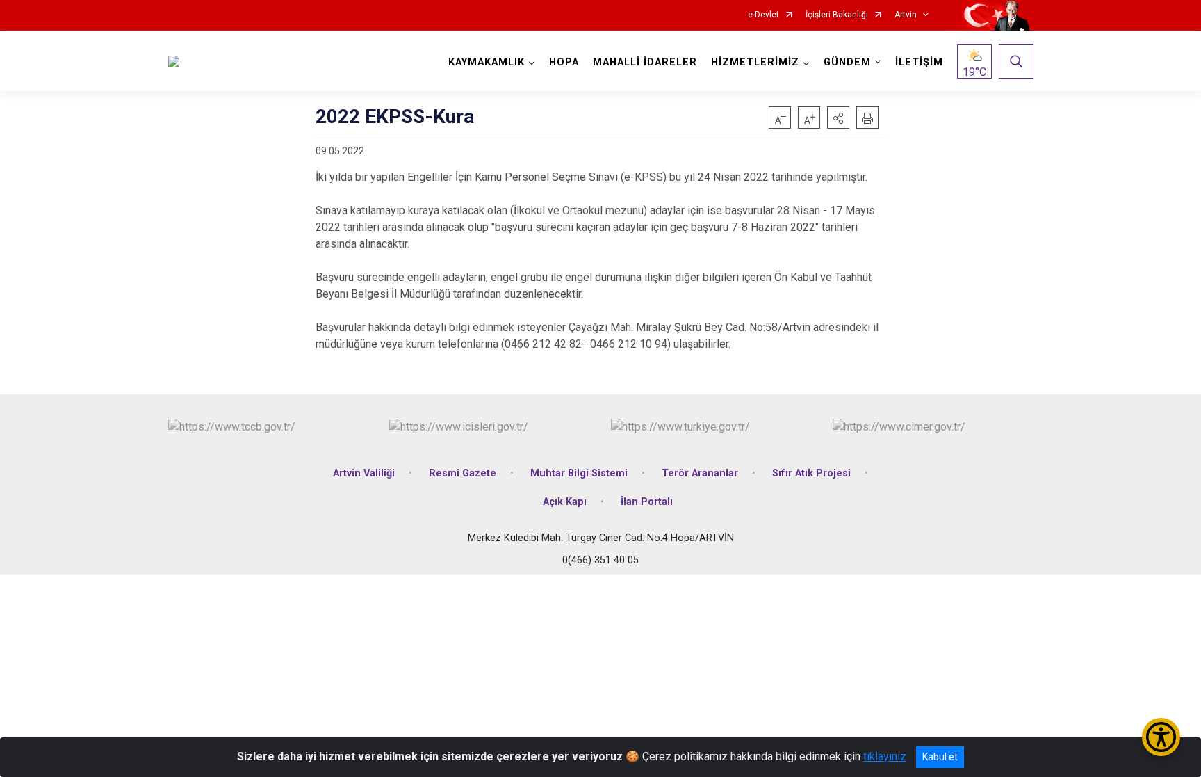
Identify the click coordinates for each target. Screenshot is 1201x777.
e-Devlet (763, 14)
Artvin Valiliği (364, 473)
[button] (838, 117)
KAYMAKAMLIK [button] (486, 62)
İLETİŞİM (919, 62)
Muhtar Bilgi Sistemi (579, 473)
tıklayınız (884, 756)
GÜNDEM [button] (847, 62)
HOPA (564, 62)
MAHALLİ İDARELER (645, 62)
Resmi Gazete (462, 473)
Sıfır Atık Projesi (811, 473)
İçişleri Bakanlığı (837, 14)
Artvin (905, 14)
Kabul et (940, 756)
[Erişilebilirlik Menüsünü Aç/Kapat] (1161, 737)
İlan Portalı (647, 502)
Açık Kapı (565, 502)
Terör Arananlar (700, 473)
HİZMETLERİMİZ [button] (755, 62)
